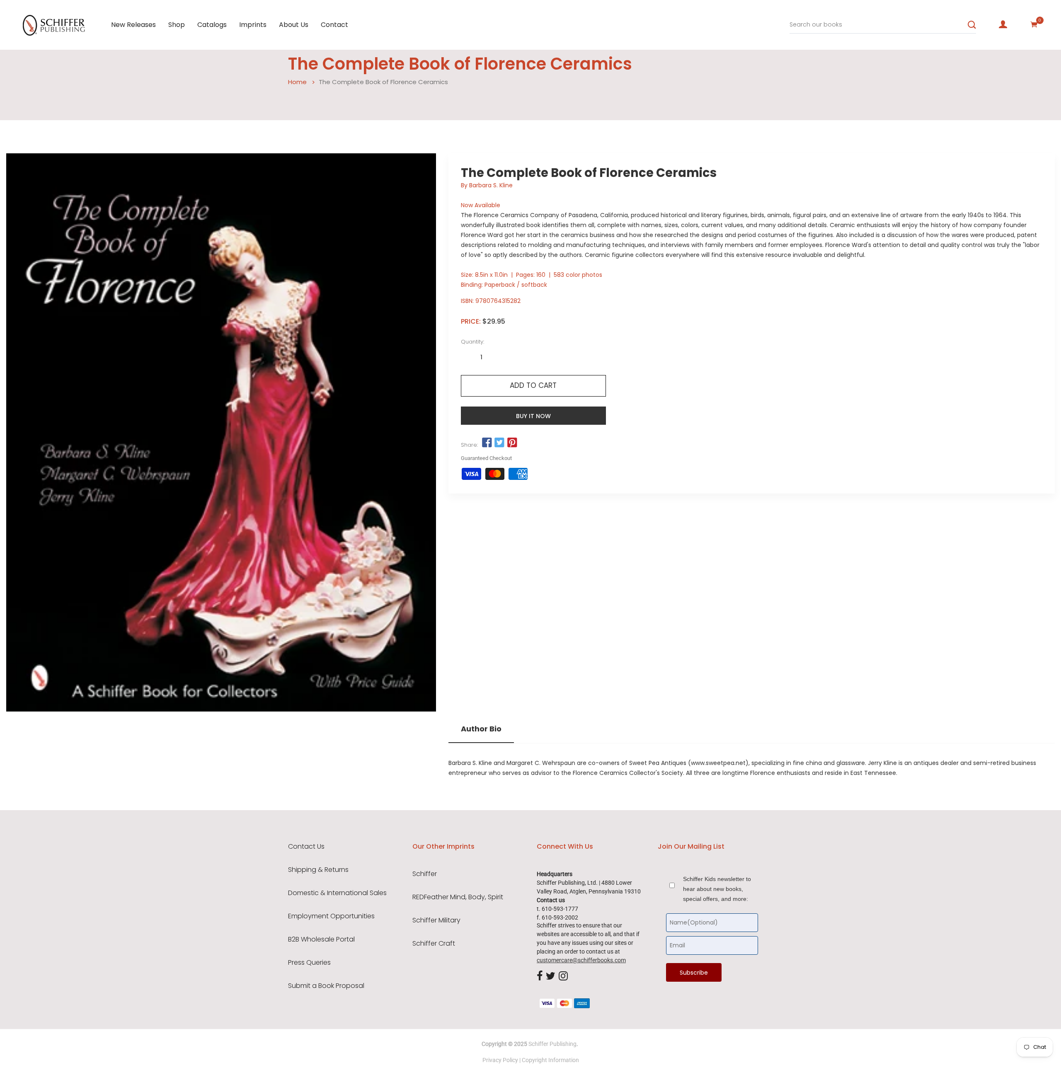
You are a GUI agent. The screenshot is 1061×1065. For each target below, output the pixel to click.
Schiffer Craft (433, 943)
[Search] (972, 25)
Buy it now (533, 416)
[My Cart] (1034, 24)
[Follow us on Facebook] (487, 443)
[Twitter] (550, 976)
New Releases (133, 24)
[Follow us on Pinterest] (511, 443)
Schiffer (424, 874)
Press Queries (309, 962)
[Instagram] (563, 976)
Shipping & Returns (318, 870)
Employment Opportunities (331, 916)
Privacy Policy (500, 1060)
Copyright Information (550, 1060)
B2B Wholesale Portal (321, 939)
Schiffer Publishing (552, 1044)
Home (297, 81)
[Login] (1003, 24)
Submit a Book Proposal (326, 986)
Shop (176, 24)
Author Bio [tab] (481, 729)
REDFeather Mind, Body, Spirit (457, 897)
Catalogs (212, 24)
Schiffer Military (436, 920)
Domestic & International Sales (337, 893)
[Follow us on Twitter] (499, 443)
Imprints (252, 24)
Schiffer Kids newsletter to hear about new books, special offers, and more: (717, 889)
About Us (293, 24)
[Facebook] (540, 976)
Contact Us (306, 846)
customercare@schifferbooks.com (581, 960)
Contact (334, 24)
